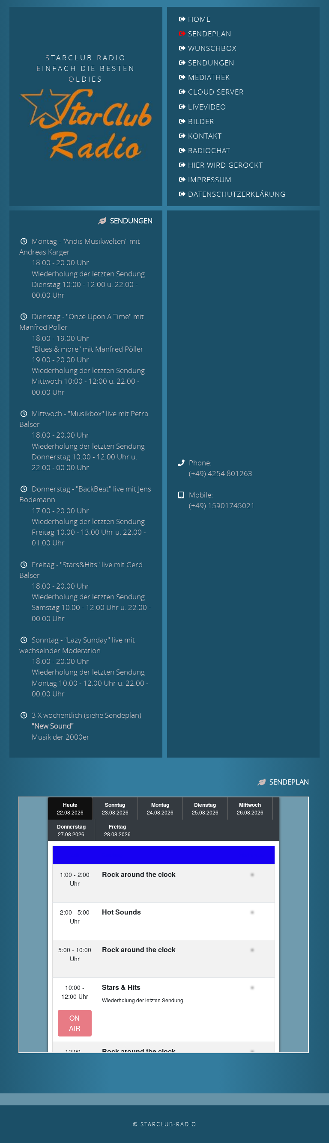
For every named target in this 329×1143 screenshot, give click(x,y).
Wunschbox (212, 48)
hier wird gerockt (225, 165)
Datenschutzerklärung (237, 194)
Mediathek (209, 77)
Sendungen (211, 63)
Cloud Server (216, 92)
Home (199, 19)
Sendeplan (209, 33)
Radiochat (209, 150)
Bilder (201, 121)
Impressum (210, 179)
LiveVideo (207, 107)
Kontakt (205, 136)
